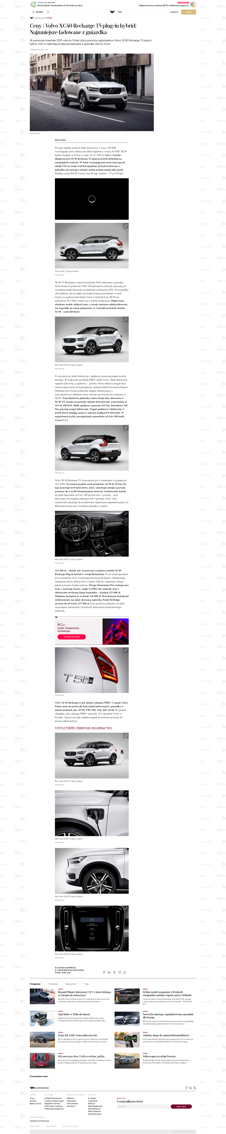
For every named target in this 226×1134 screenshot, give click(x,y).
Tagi (86, 984)
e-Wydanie (174, 12)
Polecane (53, 984)
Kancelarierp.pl (94, 1109)
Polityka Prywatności (53, 1098)
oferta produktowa (70, 1126)
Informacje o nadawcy (54, 1106)
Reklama (70, 1098)
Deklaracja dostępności (54, 1109)
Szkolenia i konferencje (39, 1121)
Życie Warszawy (94, 1114)
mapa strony (35, 1126)
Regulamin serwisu (52, 1103)
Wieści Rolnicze (94, 1111)
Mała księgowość (95, 1106)
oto (120, 12)
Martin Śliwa (60, 140)
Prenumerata (72, 1103)
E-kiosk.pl (92, 1098)
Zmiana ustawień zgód (54, 1101)
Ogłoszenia (71, 1101)
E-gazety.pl (92, 1101)
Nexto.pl (91, 1103)
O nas (32, 1098)
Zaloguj (189, 12)
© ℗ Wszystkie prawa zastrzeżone (69, 970)
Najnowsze (71, 984)
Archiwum (71, 1106)
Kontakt (33, 1101)
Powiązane (35, 984)
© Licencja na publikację (65, 968)
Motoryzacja (39, 18)
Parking (49, 18)
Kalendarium (51, 1126)
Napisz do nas (35, 1103)
